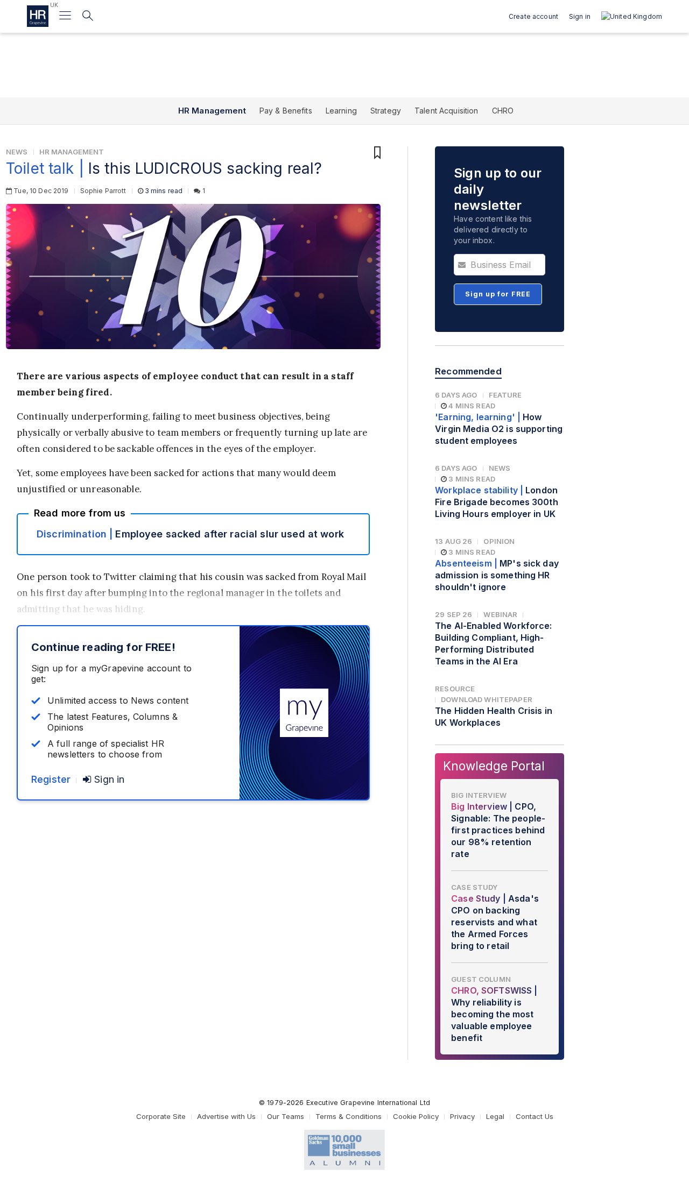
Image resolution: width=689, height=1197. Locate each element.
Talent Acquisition (446, 110)
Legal (495, 1116)
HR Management (212, 110)
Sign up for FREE (498, 294)
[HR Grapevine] (38, 16)
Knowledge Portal (494, 766)
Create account (533, 16)
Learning (341, 110)
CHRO (503, 110)
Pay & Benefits (285, 110)
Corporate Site (161, 1116)
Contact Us (534, 1116)
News (17, 151)
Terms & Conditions (348, 1116)
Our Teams (285, 1116)
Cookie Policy (416, 1116)
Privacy (462, 1116)
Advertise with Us (226, 1116)
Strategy (385, 110)
